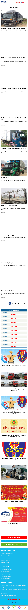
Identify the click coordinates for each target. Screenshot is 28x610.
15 (24, 303)
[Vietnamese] (23, 2)
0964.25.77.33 (14, 318)
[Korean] (21, 2)
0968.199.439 (14, 334)
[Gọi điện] (14, 606)
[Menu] (26, 2)
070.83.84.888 (14, 346)
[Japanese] (20, 2)
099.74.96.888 (14, 322)
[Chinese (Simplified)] (16, 2)
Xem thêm (3, 35)
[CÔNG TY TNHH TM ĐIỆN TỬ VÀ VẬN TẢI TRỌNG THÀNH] (4, 2)
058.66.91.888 (14, 314)
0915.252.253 (14, 342)
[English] (18, 2)
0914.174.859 (14, 326)
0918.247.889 (14, 330)
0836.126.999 (14, 338)
